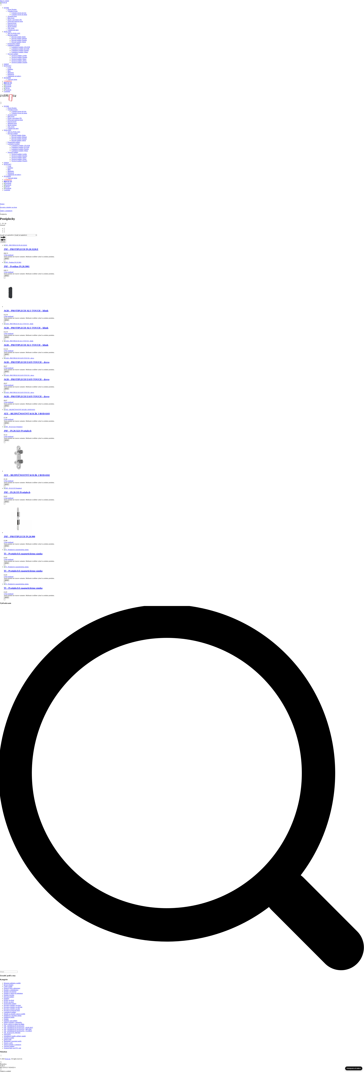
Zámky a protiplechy (6, 211)
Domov (2, 204)
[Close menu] (1, 103)
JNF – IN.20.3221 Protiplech (17, 431)
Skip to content (4, 1)
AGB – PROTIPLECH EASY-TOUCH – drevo (26, 362)
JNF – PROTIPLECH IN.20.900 (19, 536)
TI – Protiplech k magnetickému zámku (23, 553)
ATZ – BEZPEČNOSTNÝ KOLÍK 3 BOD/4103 (27, 413)
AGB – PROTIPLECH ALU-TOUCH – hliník (26, 310)
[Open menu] (1, 4)
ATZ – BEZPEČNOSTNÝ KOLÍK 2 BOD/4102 (27, 475)
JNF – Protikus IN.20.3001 (16, 266)
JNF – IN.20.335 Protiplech (17, 492)
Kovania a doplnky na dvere (8, 207)
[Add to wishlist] (4, 261)
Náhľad (6, 258)
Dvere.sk (7, 1059)
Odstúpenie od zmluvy (354, 1068)
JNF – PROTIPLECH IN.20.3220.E (21, 249)
